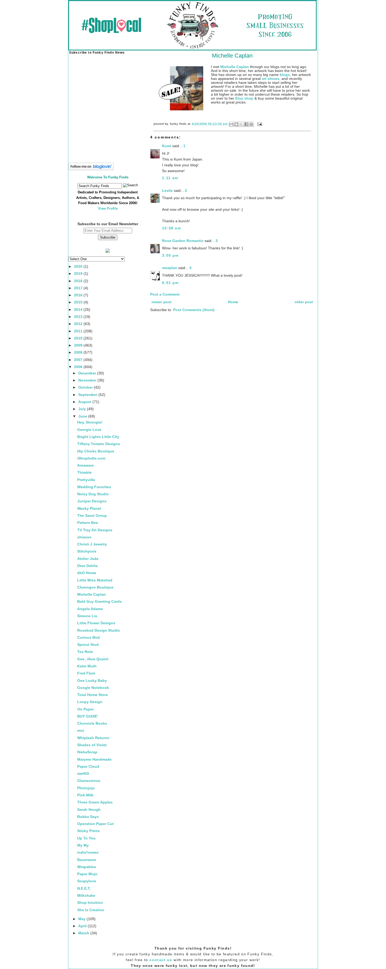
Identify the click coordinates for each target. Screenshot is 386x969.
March (84, 933)
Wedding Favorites (94, 487)
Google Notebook (93, 688)
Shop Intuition (90, 903)
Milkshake (86, 896)
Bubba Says (88, 817)
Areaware (85, 465)
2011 (79, 331)
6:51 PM (170, 283)
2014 (79, 310)
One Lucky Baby (92, 681)
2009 (79, 345)
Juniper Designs (92, 501)
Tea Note (85, 652)
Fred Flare (86, 673)
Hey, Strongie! (89, 422)
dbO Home (86, 573)
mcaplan (169, 268)
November (87, 380)
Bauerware (86, 860)
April (83, 926)
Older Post (304, 302)
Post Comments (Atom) (194, 310)
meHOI (83, 774)
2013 (79, 317)
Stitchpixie (86, 551)
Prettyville (86, 480)
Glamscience (88, 781)
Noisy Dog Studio (93, 494)
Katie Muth (87, 666)
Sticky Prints (88, 831)
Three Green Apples (95, 802)
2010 (79, 338)
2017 (79, 288)
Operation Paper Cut (95, 824)
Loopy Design (89, 702)
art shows (270, 79)
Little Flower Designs (96, 623)
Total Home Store (92, 695)
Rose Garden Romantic (183, 241)
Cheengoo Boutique (95, 587)
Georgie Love (89, 430)
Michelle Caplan (91, 594)
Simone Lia (87, 616)
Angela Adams (90, 609)
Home (233, 302)
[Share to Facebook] (246, 124)
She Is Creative (90, 910)
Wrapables (86, 867)
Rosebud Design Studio (98, 630)
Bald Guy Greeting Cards (99, 602)
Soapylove (86, 881)
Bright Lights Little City (98, 437)
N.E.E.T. (84, 888)
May (82, 919)
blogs (285, 75)
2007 (79, 360)
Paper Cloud (88, 767)
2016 (79, 295)
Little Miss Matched (94, 580)
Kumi (166, 146)
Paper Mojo (87, 874)
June (83, 416)
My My (83, 845)
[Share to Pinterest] (251, 124)
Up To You (86, 838)
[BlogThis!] (236, 124)
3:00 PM (170, 255)
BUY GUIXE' (87, 716)
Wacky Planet (89, 509)
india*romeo (88, 852)
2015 (79, 302)
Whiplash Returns (93, 738)
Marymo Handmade (94, 759)
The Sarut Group (92, 516)
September (88, 395)
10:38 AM (171, 228)
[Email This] (231, 124)
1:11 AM (170, 178)
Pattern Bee (87, 523)
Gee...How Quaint (92, 659)
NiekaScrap (87, 752)
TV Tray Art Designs (94, 530)
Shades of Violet (92, 745)
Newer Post (161, 302)
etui (80, 731)
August (85, 402)
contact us (160, 960)
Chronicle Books (92, 723)
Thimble (84, 473)
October (86, 387)
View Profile (108, 208)
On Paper (85, 709)
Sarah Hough (89, 810)
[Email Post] (259, 123)
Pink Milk (85, 795)
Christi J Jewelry (92, 544)
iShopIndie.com (91, 458)
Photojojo (86, 788)
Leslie (167, 191)
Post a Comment (165, 294)
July (82, 409)
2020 (79, 267)
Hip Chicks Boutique (95, 451)
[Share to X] (241, 124)
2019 (79, 274)
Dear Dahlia (87, 566)
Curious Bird (88, 638)
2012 (79, 324)
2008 (79, 352)
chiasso (84, 537)
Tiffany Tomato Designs (98, 444)
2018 (79, 281)
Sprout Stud (88, 645)
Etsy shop (244, 98)
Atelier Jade (87, 559)
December (87, 373)
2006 (79, 367)
